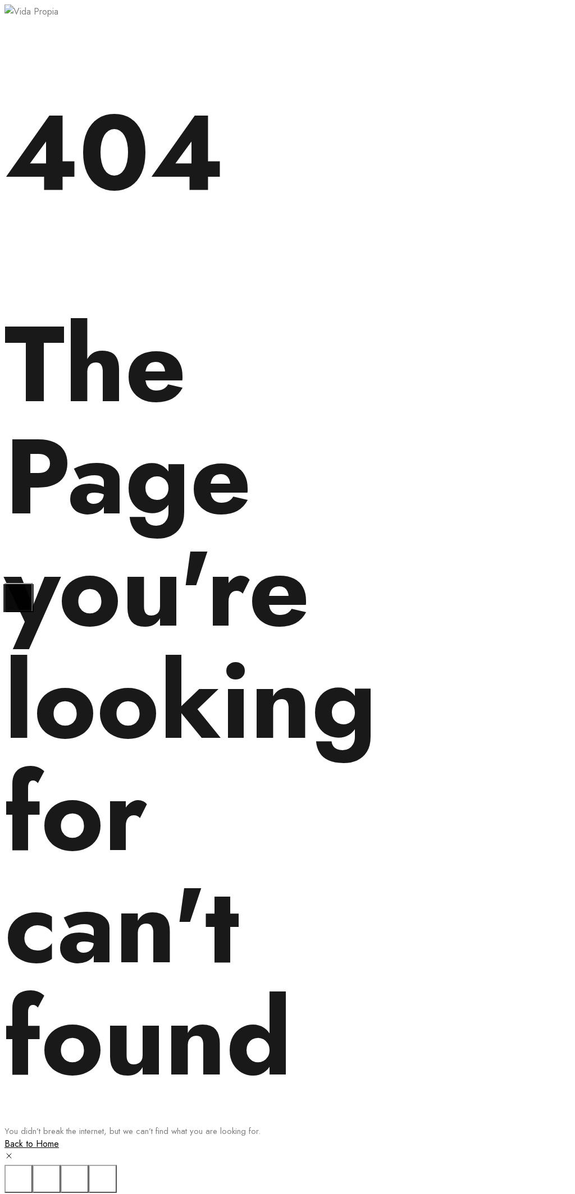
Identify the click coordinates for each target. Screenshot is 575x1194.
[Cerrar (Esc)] (18, 1179)
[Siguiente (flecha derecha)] (18, 597)
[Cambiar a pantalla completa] (75, 1179)
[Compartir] (47, 1179)
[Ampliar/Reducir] (103, 1179)
